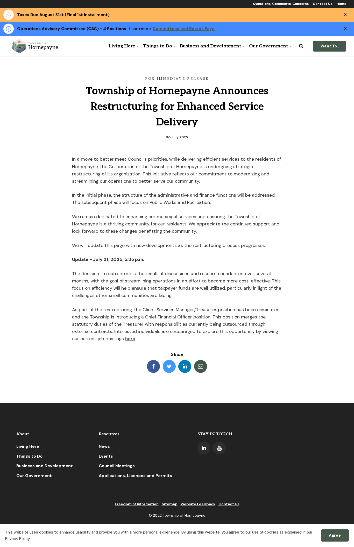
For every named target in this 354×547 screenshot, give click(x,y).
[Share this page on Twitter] (169, 366)
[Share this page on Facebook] (153, 366)
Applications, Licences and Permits (135, 475)
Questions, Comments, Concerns (280, 4)
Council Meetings (117, 465)
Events (106, 456)
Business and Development (210, 46)
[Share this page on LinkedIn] (184, 366)
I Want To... (329, 46)
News (104, 446)
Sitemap (170, 504)
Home (341, 4)
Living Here (122, 46)
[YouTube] (219, 448)
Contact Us (322, 4)
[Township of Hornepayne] (35, 46)
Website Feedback (198, 504)
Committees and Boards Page (184, 28)
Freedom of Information (137, 504)
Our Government (268, 46)
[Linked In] (203, 448)
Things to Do (157, 46)
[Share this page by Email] (200, 366)
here (130, 339)
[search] (301, 46)
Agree (335, 535)
